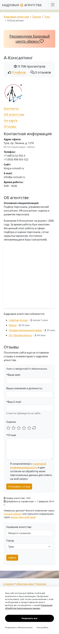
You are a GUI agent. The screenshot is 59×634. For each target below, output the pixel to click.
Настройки (42, 627)
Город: (10, 540)
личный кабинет (13, 513)
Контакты (11, 108)
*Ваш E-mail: (13, 402)
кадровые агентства (22, 4)
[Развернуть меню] (52, 5)
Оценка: (11, 422)
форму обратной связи (23, 517)
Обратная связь (25, 583)
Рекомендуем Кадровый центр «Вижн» (29, 38)
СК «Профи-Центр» (20, 335)
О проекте (8, 583)
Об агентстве (14, 114)
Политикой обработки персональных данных (28, 607)
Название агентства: (19, 527)
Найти (12, 557)
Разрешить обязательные (19, 627)
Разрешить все (29, 618)
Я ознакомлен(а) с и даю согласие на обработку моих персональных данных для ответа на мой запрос (31, 471)
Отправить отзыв (19, 486)
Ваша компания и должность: (24, 388)
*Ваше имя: (13, 374)
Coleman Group (18, 320)
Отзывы (10, 126)
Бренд (12, 325)
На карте (10, 120)
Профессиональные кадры (25, 330)
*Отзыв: (11, 435)
